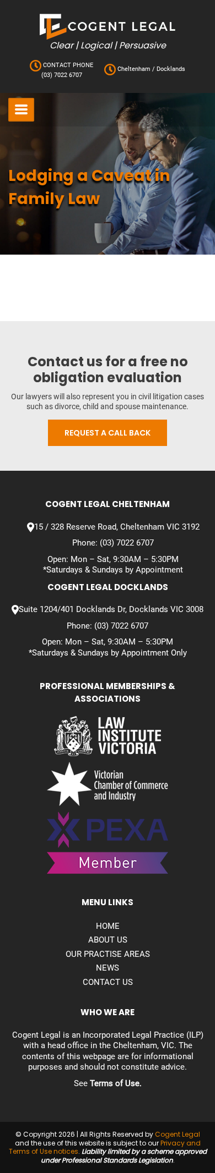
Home (108, 926)
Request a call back (107, 432)
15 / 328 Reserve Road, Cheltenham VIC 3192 (117, 527)
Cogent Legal (177, 1134)
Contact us (108, 982)
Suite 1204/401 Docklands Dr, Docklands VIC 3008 (111, 609)
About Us (107, 940)
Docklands (170, 69)
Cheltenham (133, 69)
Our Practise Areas (108, 954)
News (107, 968)
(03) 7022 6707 (61, 75)
